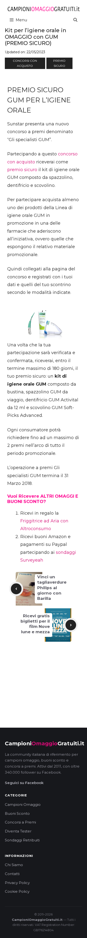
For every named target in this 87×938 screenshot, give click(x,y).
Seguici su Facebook (24, 782)
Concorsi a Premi (20, 822)
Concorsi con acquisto (25, 63)
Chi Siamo (14, 864)
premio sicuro (22, 169)
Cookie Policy (17, 891)
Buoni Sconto (17, 813)
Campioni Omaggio (23, 804)
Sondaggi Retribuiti (22, 840)
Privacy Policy (17, 882)
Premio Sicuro (59, 63)
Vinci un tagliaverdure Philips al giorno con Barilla (51, 587)
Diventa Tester (18, 831)
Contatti (12, 873)
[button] (75, 20)
